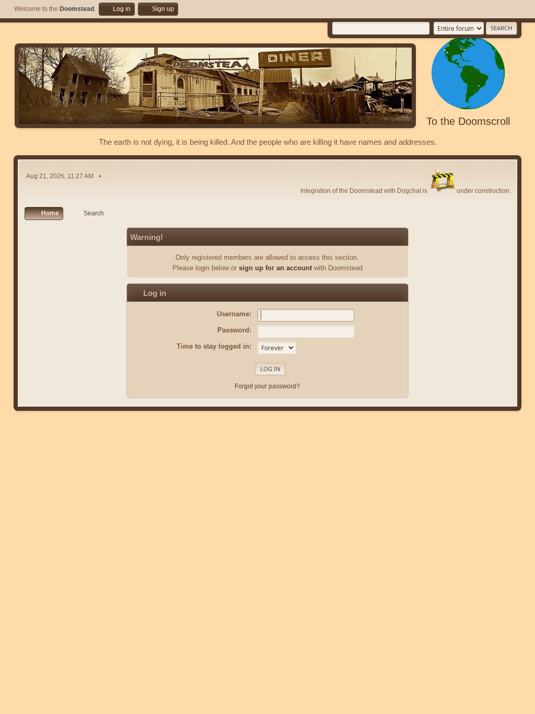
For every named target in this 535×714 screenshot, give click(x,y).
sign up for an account (275, 268)
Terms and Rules (471, 703)
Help (439, 703)
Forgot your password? (267, 386)
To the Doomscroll (468, 121)
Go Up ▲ (509, 703)
